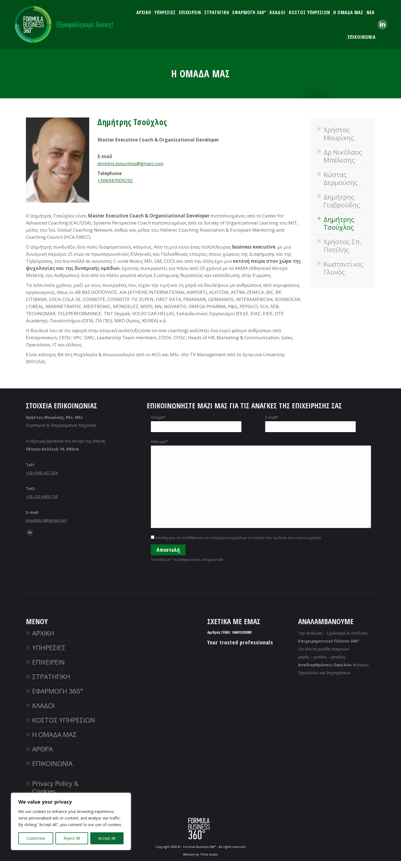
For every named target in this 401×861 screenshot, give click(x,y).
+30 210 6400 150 (42, 496)
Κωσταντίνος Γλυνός (343, 268)
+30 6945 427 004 (42, 472)
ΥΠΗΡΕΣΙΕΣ (48, 647)
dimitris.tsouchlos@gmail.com (130, 163)
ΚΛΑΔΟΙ (43, 705)
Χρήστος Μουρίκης (339, 133)
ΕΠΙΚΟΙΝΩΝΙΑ (52, 763)
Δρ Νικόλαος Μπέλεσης (343, 156)
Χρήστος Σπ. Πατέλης (343, 245)
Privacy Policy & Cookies (55, 787)
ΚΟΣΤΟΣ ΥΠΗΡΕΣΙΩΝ (63, 720)
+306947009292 (115, 180)
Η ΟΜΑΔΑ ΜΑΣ (54, 734)
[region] (71, 821)
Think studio (209, 854)
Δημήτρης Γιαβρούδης (342, 201)
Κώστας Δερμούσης (341, 178)
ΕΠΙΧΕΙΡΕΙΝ (48, 662)
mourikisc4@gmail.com (46, 520)
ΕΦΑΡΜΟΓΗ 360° (57, 691)
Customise (35, 838)
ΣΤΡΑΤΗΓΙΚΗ (51, 676)
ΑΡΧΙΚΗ (43, 633)
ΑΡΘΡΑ (42, 749)
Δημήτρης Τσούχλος (339, 223)
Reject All (72, 838)
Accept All (106, 838)
